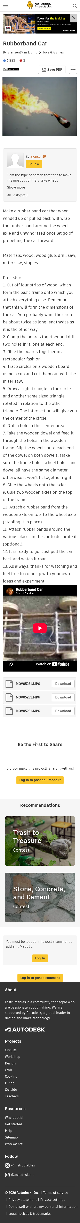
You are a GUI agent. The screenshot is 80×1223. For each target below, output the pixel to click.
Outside (11, 1089)
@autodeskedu (23, 1174)
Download (63, 683)
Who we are (14, 1144)
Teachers (12, 1096)
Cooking (11, 1076)
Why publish (14, 1117)
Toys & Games (53, 52)
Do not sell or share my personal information (42, 1206)
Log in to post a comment (40, 977)
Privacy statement (22, 1199)
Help (8, 1130)
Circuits (11, 1050)
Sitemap (11, 1137)
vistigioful (21, 195)
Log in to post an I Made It (40, 780)
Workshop (12, 1056)
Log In (40, 958)
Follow (34, 164)
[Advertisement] (40, 24)
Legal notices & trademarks (29, 1213)
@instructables (23, 1165)
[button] (5, 6)
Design (10, 1063)
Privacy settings (52, 1199)
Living (33, 52)
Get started (13, 1124)
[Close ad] (73, 18)
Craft (8, 1070)
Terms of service (55, 1192)
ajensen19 (15, 52)
